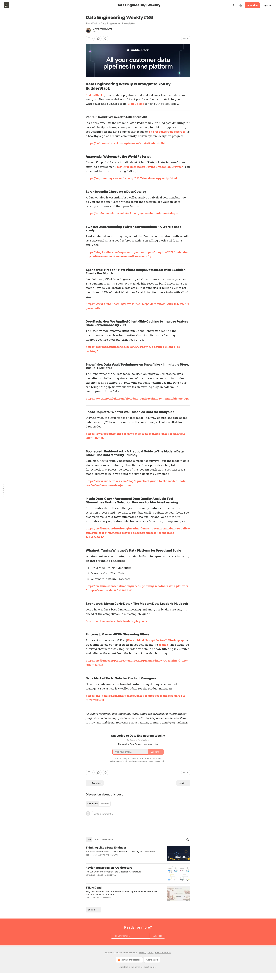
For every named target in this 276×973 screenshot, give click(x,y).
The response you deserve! (166, 131)
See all (91, 909)
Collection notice (163, 952)
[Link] (81, 86)
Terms (151, 952)
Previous (96, 783)
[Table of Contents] (3, 486)
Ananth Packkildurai (102, 29)
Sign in (267, 5)
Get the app (152, 959)
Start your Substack (130, 959)
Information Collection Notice (137, 761)
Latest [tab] (96, 839)
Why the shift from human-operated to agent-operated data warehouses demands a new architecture (121, 893)
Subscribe (252, 5)
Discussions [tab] (107, 839)
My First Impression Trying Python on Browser (150, 167)
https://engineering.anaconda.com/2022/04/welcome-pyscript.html (131, 178)
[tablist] (98, 804)
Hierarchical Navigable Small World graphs (157, 640)
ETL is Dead (93, 887)
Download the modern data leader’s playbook (116, 621)
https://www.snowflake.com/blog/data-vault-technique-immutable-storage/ (137, 398)
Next (181, 783)
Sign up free (136, 103)
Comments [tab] (92, 803)
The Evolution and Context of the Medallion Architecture (113, 871)
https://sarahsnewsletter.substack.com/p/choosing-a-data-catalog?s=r (133, 213)
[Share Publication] (241, 5)
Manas (163, 644)
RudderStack (94, 95)
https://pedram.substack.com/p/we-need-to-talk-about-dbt (125, 143)
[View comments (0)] (98, 38)
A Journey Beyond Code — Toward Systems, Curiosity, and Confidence (120, 851)
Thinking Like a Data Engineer (106, 847)
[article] (138, 853)
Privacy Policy (159, 761)
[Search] (234, 5)
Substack (123, 967)
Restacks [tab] (104, 803)
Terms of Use (151, 758)
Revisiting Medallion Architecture (109, 867)
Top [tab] (89, 839)
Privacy (142, 952)
